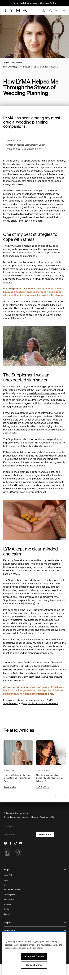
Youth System (9, 894)
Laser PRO (8, 875)
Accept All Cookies (34, 956)
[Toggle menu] (64, 10)
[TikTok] (16, 843)
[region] (34, 953)
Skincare (7, 904)
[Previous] (57, 795)
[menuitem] (35, 892)
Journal (6, 62)
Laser (6, 880)
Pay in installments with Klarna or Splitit (35, 3)
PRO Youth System (12, 889)
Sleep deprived (29, 213)
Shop (6, 869)
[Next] (64, 795)
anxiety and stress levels (43, 393)
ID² (5, 884)
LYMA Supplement (19, 245)
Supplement (9, 899)
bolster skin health (44, 478)
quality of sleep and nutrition (35, 177)
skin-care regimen (13, 210)
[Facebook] (11, 843)
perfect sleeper (42, 633)
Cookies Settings (34, 965)
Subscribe (45, 834)
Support (7, 922)
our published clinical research (40, 703)
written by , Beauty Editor (25, 144)
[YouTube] (21, 843)
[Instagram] (5, 843)
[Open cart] (58, 10)
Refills (6, 909)
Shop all (7, 914)
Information (9, 930)
